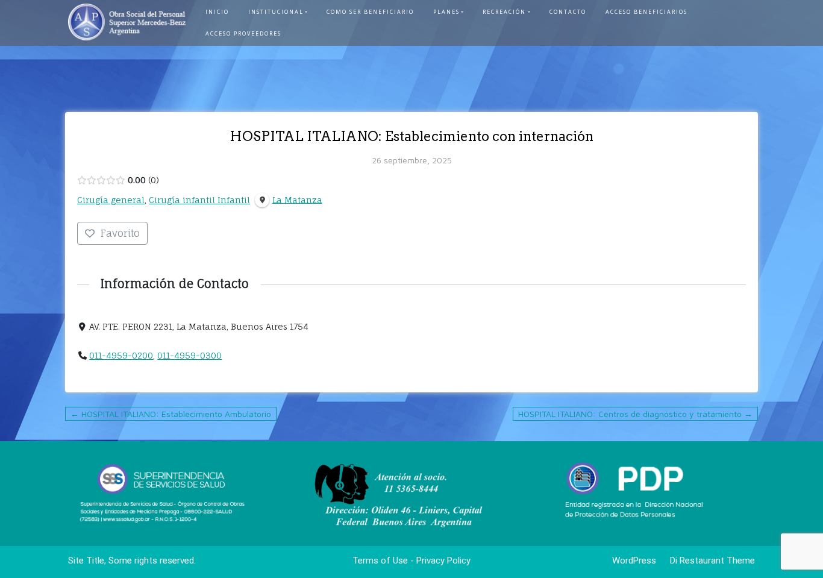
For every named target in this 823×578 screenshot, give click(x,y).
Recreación (504, 12)
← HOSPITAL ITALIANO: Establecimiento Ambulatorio (170, 414)
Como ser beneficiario (370, 12)
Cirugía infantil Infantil (199, 200)
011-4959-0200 (121, 355)
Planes (446, 12)
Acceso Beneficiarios (646, 12)
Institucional (276, 12)
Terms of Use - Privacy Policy (411, 560)
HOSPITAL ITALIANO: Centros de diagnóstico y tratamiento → (635, 414)
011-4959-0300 (189, 355)
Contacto (567, 12)
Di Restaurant (696, 560)
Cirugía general (111, 200)
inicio (217, 12)
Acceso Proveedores (243, 33)
